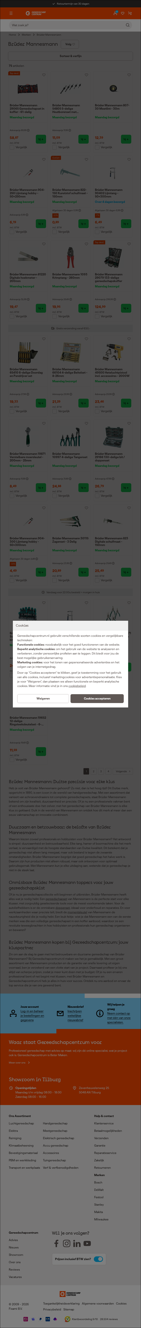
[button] (97, 698)
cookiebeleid (77, 686)
